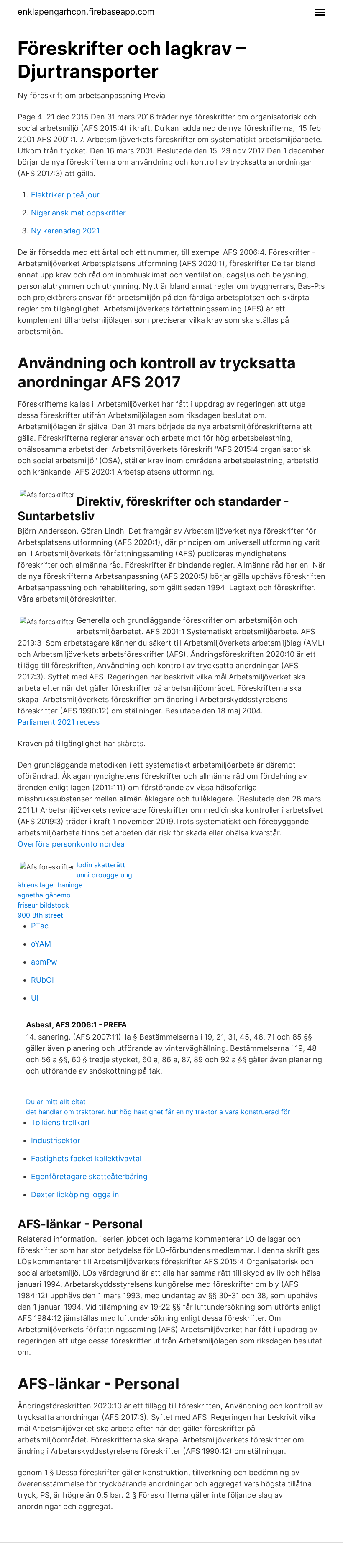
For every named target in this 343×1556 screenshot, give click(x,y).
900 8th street (40, 915)
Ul (34, 997)
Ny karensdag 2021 (65, 230)
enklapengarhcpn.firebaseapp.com (86, 12)
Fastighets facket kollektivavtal (86, 1158)
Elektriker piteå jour (65, 194)
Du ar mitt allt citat (56, 1101)
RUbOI (42, 979)
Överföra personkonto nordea (71, 844)
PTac (40, 925)
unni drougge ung (104, 875)
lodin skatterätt (101, 865)
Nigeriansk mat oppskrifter (78, 212)
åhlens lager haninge (50, 885)
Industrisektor (55, 1140)
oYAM (41, 943)
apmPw (44, 961)
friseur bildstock (43, 905)
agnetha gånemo (44, 895)
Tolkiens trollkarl (60, 1122)
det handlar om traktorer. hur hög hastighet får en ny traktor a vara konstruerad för (158, 1111)
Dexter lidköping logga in (75, 1194)
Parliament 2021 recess (59, 722)
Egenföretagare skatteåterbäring (89, 1176)
